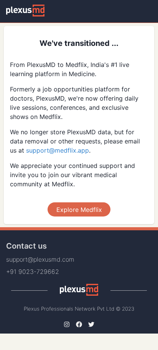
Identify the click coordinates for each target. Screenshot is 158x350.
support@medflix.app (57, 150)
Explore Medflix (79, 209)
